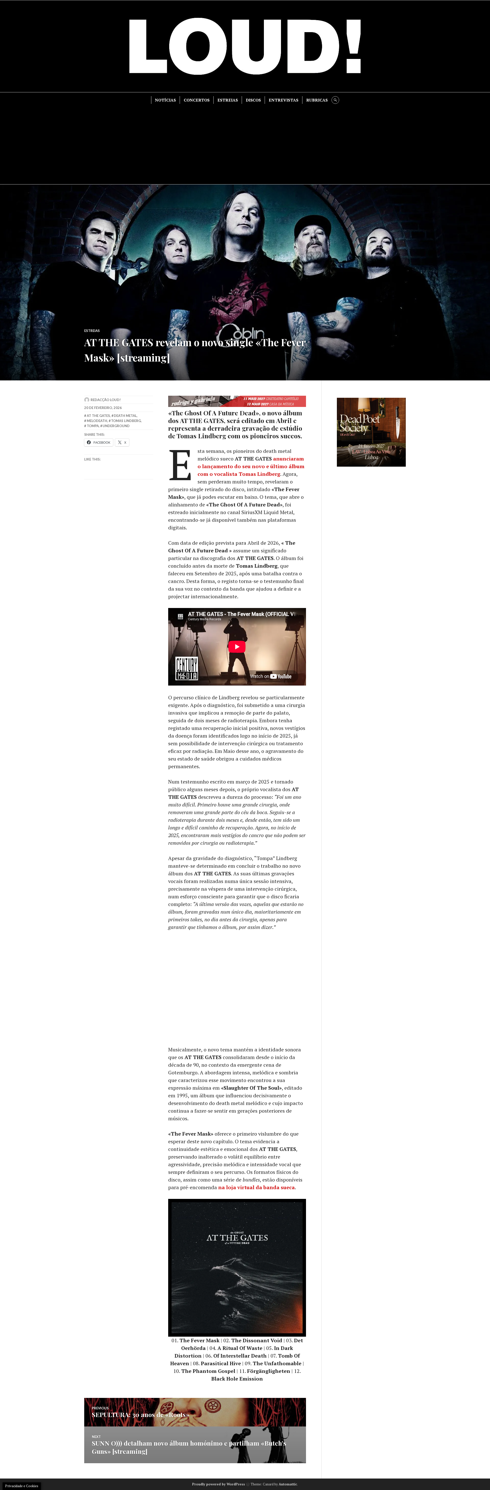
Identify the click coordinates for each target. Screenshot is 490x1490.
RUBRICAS (317, 100)
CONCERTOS (197, 100)
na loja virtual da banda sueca (256, 1187)
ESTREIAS (227, 100)
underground (116, 426)
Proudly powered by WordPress (218, 1484)
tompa (93, 426)
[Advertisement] (245, 142)
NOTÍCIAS (165, 100)
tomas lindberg (126, 421)
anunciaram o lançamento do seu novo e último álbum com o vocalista (251, 466)
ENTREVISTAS (283, 100)
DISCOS (253, 100)
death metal (125, 416)
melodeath (97, 421)
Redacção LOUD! (106, 400)
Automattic (288, 1484)
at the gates (98, 416)
